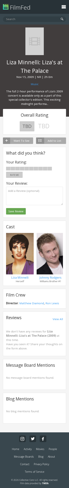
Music (34, 84)
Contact (24, 464)
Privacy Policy (41, 464)
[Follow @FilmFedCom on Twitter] (32, 438)
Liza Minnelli (20, 278)
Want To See (21, 140)
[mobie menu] (63, 6)
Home (15, 449)
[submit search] (62, 19)
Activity (28, 449)
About (51, 456)
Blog (40, 456)
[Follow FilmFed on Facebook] (43, 438)
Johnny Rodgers (50, 278)
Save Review (15, 211)
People (53, 449)
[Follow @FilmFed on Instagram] (22, 438)
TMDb (45, 483)
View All (58, 319)
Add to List (54, 140)
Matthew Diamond (31, 303)
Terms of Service (34, 471)
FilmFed (19, 7)
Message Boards (24, 456)
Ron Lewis (52, 303)
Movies (40, 449)
